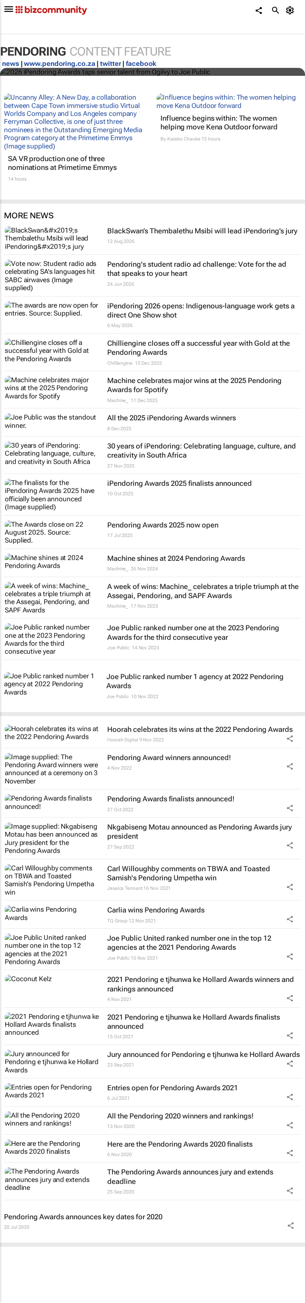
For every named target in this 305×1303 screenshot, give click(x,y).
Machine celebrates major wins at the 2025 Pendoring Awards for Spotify (194, 385)
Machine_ (117, 400)
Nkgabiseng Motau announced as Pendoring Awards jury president (199, 831)
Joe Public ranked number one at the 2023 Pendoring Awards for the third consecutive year (193, 632)
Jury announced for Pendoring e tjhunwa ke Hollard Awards (203, 1054)
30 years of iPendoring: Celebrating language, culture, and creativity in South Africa (201, 450)
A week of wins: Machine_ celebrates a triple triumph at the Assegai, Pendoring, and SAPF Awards (203, 591)
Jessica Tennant (125, 888)
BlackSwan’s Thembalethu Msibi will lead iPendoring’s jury (202, 231)
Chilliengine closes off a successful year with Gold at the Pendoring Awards (198, 347)
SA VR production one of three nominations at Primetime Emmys (62, 162)
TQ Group (117, 921)
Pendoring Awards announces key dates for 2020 (83, 1217)
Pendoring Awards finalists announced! (171, 799)
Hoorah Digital (122, 740)
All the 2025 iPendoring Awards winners (171, 418)
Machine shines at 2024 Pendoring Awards (176, 558)
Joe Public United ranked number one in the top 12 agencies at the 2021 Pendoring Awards (189, 942)
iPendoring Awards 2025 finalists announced (179, 483)
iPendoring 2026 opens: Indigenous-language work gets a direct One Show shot (201, 310)
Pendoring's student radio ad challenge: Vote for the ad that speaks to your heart (196, 268)
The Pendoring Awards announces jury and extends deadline (190, 1176)
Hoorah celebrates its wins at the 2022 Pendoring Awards (200, 729)
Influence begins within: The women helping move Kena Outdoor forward (219, 122)
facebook (141, 63)
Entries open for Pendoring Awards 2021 (172, 1088)
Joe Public (118, 648)
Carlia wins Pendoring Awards (156, 910)
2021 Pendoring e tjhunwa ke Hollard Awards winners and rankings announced (200, 984)
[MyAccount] (291, 10)
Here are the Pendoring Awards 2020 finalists (180, 1144)
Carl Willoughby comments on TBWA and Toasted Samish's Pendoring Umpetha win (188, 873)
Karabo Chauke (184, 139)
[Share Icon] (290, 739)
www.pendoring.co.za (59, 63)
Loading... (15, 1299)
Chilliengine (120, 363)
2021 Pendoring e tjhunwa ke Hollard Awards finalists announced (193, 1021)
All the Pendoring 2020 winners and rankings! (180, 1116)
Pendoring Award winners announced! (169, 757)
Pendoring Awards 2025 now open (162, 525)
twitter (110, 63)
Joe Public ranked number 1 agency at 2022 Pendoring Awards (195, 681)
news (10, 63)
